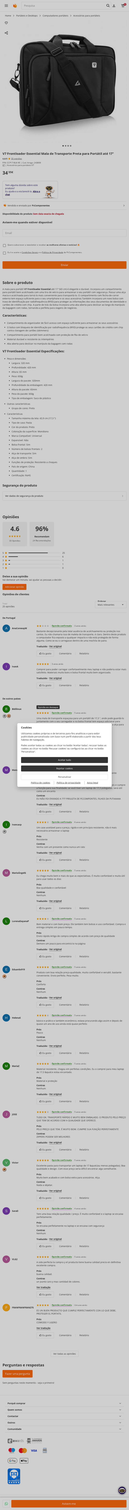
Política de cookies (40, 782)
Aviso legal (92, 782)
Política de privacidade (69, 782)
